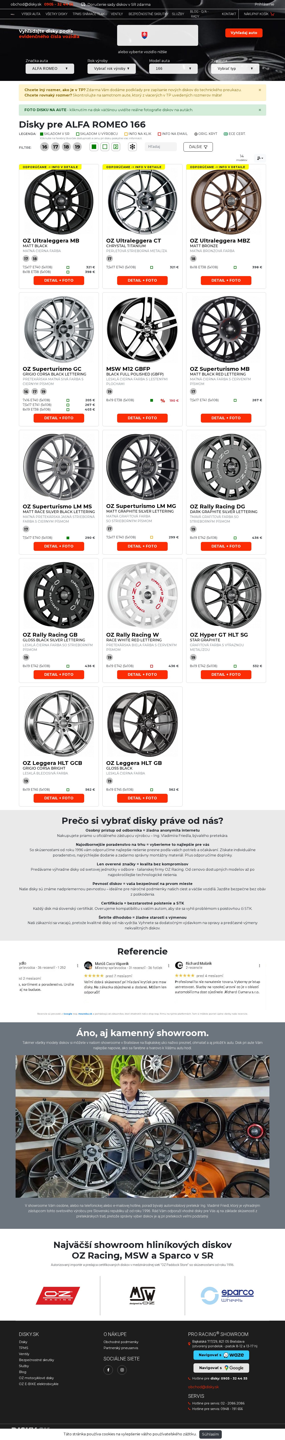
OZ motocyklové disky (36, 1378)
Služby (24, 1366)
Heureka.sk (85, 1014)
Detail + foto (58, 280)
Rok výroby (98, 61)
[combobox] (260, 158)
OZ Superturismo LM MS (57, 506)
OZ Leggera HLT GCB (52, 763)
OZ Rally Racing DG (217, 506)
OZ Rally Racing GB (50, 635)
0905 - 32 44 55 (234, 1378)
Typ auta (219, 61)
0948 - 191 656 (232, 1409)
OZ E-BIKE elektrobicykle (39, 1384)
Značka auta (37, 61)
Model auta (159, 61)
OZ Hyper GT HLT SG (219, 635)
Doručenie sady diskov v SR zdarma (119, 4)
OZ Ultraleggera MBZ (220, 240)
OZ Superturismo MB (220, 369)
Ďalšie (195, 147)
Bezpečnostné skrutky (36, 1360)
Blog (22, 1372)
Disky (23, 1342)
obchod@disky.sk (26, 4)
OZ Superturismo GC (52, 369)
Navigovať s (211, 1368)
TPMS (23, 1348)
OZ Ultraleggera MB (51, 240)
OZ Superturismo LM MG (141, 506)
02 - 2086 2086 (232, 1403)
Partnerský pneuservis (121, 1348)
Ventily (24, 1354)
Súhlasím (210, 1434)
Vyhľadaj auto (244, 33)
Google (67, 1014)
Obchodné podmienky (121, 1342)
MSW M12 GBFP (128, 369)
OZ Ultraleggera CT (133, 240)
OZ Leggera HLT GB (134, 763)
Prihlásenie (264, 4)
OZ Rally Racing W (132, 635)
